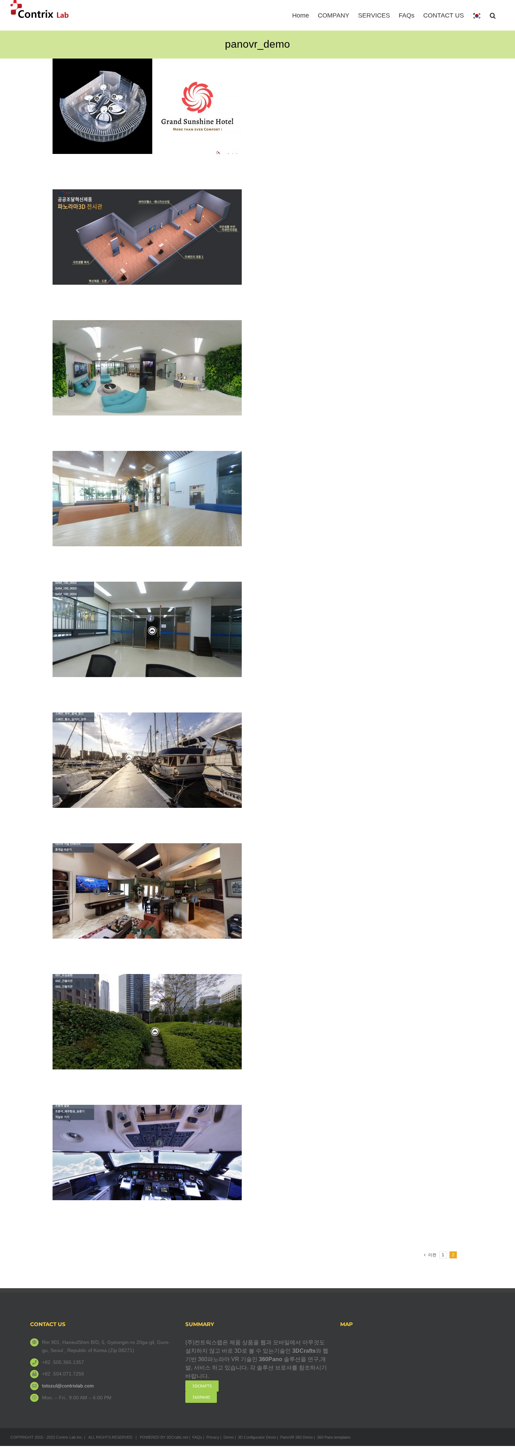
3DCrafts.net (177, 1437)
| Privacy (211, 1437)
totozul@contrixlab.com (68, 1385)
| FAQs (195, 1437)
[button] (493, 14)
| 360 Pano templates (332, 1437)
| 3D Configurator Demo (255, 1437)
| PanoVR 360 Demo (295, 1437)
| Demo (227, 1437)
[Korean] (477, 15)
